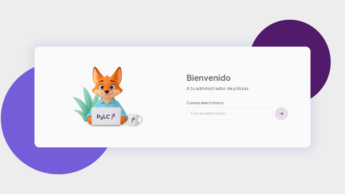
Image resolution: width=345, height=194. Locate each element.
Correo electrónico (205, 103)
